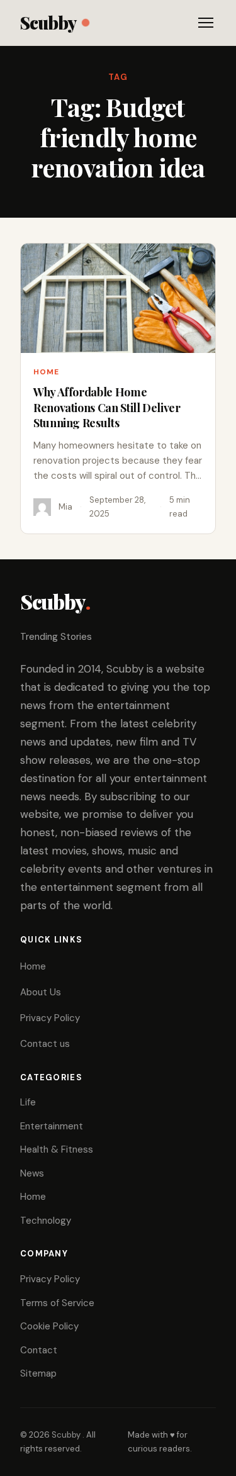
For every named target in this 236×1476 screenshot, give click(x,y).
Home (46, 372)
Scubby (48, 22)
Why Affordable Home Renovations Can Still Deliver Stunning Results (107, 407)
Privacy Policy (50, 1018)
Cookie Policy (49, 1326)
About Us (40, 992)
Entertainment (51, 1126)
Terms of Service (57, 1303)
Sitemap (38, 1373)
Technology (45, 1220)
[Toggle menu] (206, 22)
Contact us (45, 1043)
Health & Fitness (56, 1149)
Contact (38, 1350)
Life (28, 1102)
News (32, 1173)
